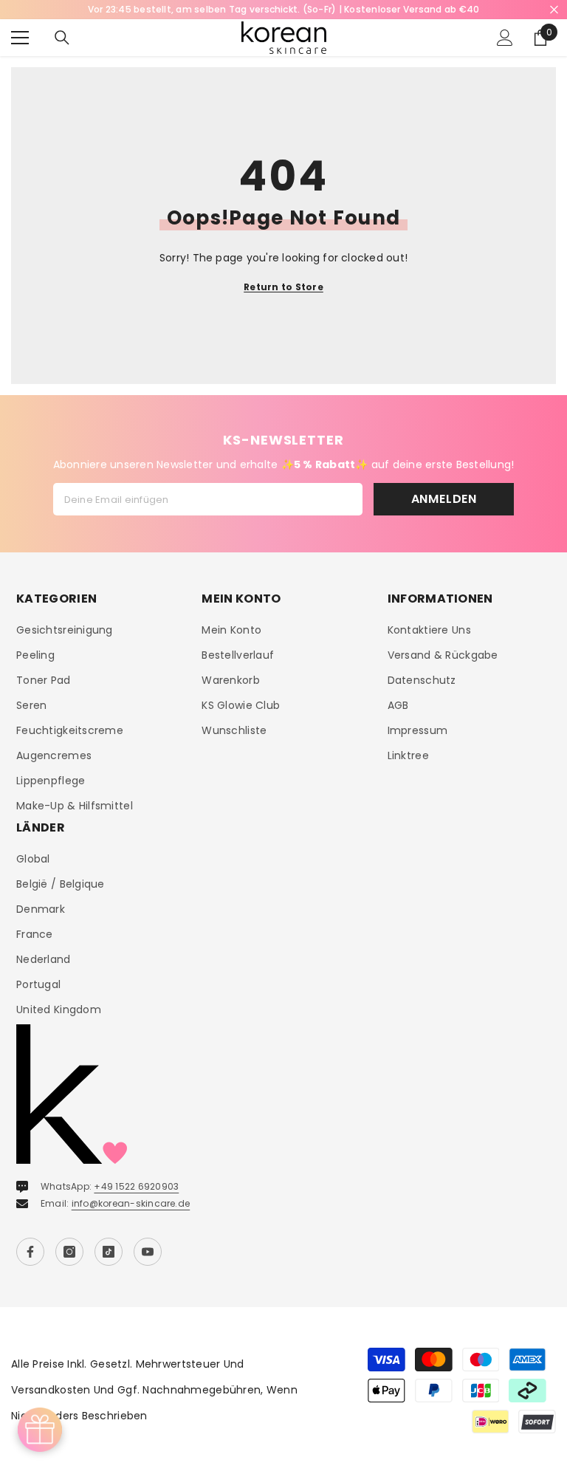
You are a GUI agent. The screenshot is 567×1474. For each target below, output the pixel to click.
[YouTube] (148, 1252)
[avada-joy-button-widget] (40, 1429)
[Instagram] (69, 1252)
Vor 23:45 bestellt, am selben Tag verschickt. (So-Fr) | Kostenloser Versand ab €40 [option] (284, 9)
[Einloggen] (505, 38)
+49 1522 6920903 (136, 1186)
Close (554, 10)
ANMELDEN (444, 498)
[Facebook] (30, 1252)
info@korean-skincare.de (131, 1203)
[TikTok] (108, 1252)
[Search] (62, 38)
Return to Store (283, 287)
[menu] (20, 38)
